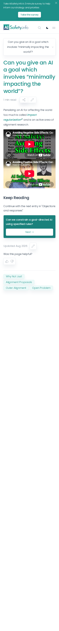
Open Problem (41, 288)
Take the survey (29, 14)
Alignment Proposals (19, 282)
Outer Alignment (16, 288)
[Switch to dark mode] (47, 27)
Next (28, 232)
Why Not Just (14, 276)
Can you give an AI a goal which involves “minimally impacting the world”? (28, 46)
